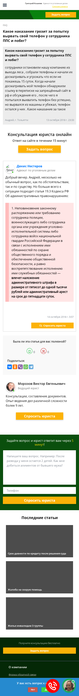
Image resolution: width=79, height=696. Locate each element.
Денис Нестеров (29, 166)
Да (46, 689)
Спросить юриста (60, 6)
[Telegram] (31, 367)
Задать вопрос (60, 14)
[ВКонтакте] (9, 367)
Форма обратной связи (22, 674)
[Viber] (20, 367)
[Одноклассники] (15, 367)
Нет (33, 689)
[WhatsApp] (25, 367)
